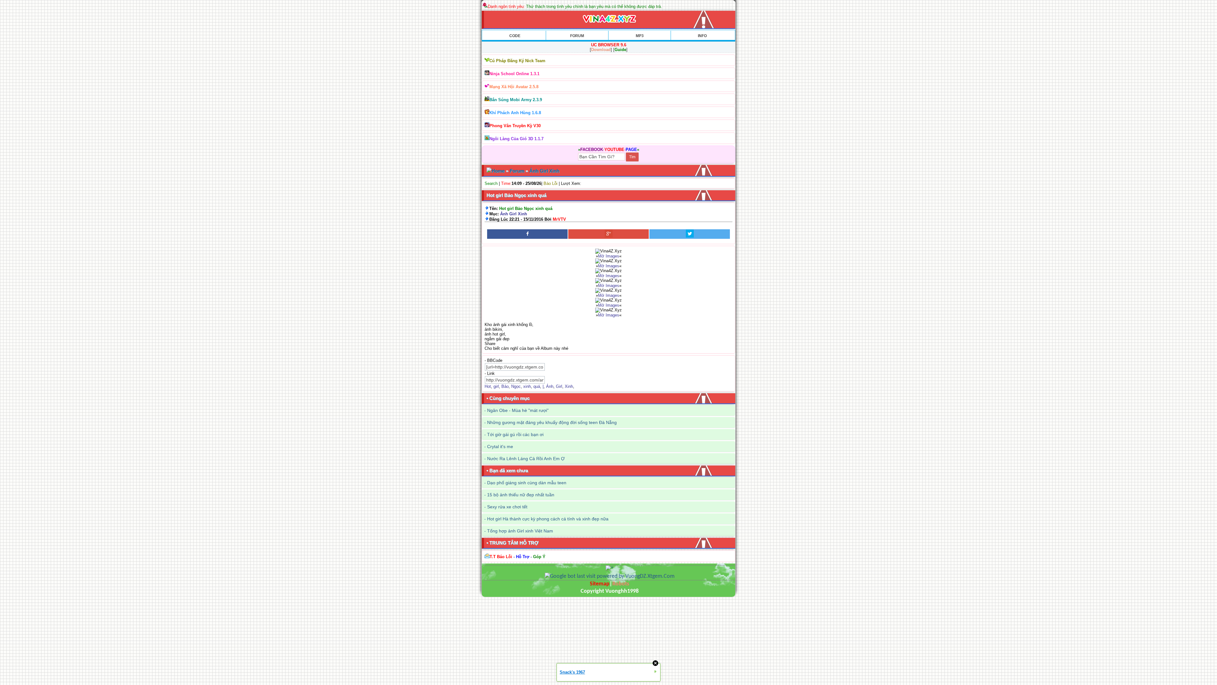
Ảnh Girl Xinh (544, 170)
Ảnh (549, 386)
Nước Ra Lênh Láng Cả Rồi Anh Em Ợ (526, 458)
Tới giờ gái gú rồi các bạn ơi (515, 434)
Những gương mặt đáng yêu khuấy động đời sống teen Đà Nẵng (552, 422)
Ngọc (516, 386)
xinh (527, 386)
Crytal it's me (500, 446)
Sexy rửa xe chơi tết (507, 506)
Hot (488, 386)
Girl (559, 386)
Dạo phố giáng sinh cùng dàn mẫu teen (526, 482)
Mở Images (608, 256)
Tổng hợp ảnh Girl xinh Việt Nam (520, 530)
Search (491, 183)
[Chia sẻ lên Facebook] (527, 234)
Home (498, 170)
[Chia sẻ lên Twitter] (690, 234)
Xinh (569, 386)
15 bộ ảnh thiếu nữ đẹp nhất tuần (520, 494)
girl (496, 386)
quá (536, 386)
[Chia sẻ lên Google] (608, 234)
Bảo (505, 386)
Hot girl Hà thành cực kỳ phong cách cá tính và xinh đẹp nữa (547, 518)
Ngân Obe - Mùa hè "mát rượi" (518, 410)
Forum (517, 170)
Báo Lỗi (550, 183)
